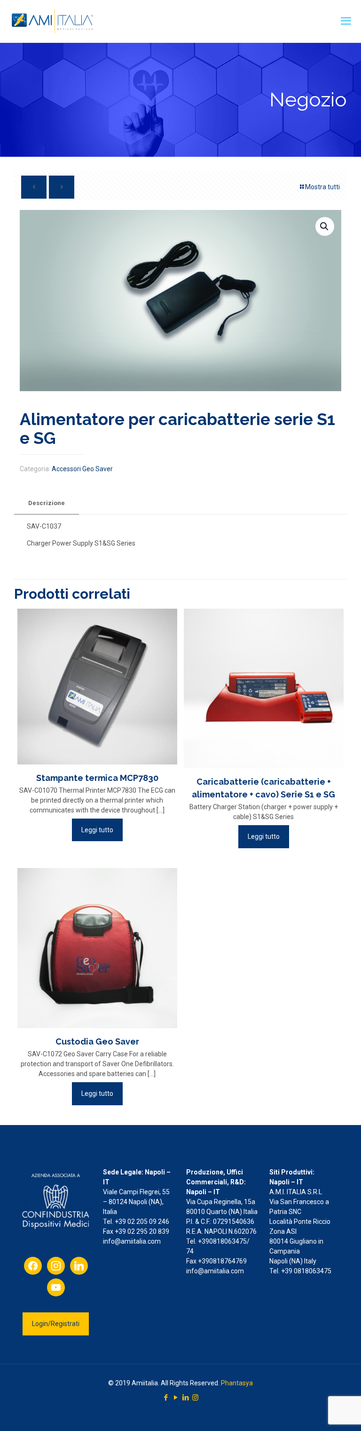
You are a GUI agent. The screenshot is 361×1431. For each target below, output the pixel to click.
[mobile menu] (346, 21)
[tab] (46, 503)
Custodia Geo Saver (97, 1041)
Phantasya (237, 1383)
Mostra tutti (322, 187)
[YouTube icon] (175, 1397)
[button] (324, 226)
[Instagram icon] (195, 1397)
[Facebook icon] (165, 1397)
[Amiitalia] (53, 21)
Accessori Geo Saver (82, 469)
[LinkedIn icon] (185, 1397)
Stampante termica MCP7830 (97, 778)
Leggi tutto (97, 830)
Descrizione (46, 502)
